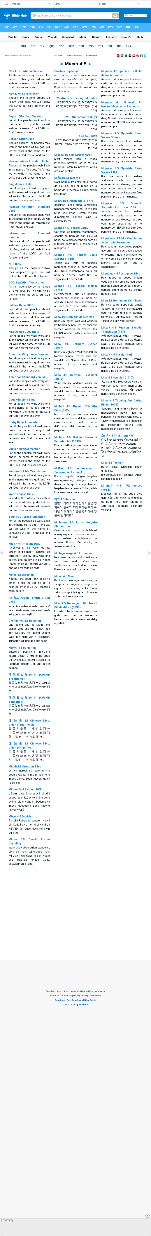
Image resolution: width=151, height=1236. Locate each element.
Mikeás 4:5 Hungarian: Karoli (73, 155)
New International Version (26, 71)
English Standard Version (25, 116)
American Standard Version (27, 377)
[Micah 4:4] (4, 561)
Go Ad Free (7, 1221)
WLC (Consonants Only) (81, 117)
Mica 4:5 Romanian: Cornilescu (121, 300)
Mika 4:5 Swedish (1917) (117, 377)
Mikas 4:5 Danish (20, 816)
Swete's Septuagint (67, 71)
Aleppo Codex (88, 136)
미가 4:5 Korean (64, 499)
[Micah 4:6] (146, 561)
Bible (7, 56)
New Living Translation (24, 93)
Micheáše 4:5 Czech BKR (25, 789)
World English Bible (21, 494)
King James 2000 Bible (24, 331)
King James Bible (20, 184)
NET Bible (15, 264)
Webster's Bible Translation (27, 471)
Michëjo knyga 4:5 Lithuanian (73, 553)
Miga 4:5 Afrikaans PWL (24, 543)
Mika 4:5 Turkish (112, 462)
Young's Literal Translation (27, 516)
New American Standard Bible (29, 161)
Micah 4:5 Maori (65, 576)
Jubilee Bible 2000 (21, 305)
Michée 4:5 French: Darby (71, 227)
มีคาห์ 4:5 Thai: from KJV (117, 435)
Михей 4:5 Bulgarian (22, 647)
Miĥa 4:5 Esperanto (67, 178)
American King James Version (29, 354)
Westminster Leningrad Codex (76, 98)
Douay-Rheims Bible (22, 399)
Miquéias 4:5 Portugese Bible (120, 273)
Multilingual (16, 56)
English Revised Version (24, 449)
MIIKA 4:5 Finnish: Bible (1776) (74, 200)
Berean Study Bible (21, 139)
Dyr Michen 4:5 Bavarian (25, 620)
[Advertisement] (75, 938)
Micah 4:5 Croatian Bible (25, 766)
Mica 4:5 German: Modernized (74, 317)
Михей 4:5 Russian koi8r (117, 354)
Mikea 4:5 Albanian (21, 574)
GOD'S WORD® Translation (27, 282)
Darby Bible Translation (24, 422)
